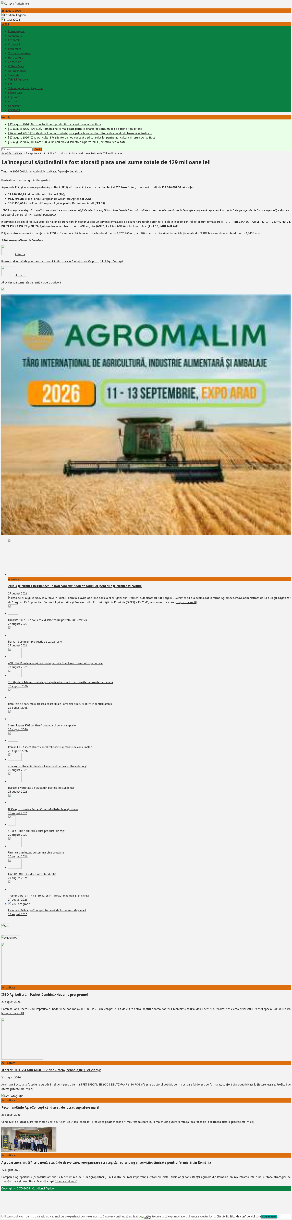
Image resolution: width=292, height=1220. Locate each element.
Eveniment (14, 49)
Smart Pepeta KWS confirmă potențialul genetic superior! (42, 725)
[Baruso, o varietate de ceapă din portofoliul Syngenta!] (15, 781)
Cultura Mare (16, 66)
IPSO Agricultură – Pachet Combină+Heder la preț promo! (43, 809)
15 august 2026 (10, 1170)
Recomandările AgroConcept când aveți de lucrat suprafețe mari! (47, 910)
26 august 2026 (18, 686)
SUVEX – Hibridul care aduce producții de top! (36, 831)
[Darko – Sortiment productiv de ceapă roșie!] (13, 635)
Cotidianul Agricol (30, 171)
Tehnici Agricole (18, 79)
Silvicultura (15, 92)
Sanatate (14, 75)
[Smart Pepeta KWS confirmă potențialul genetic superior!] (13, 719)
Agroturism (15, 101)
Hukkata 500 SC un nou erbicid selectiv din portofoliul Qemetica (47, 620)
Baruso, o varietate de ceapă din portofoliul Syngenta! (41, 787)
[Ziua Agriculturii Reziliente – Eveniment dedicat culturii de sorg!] (15, 759)
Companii (14, 44)
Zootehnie (14, 62)
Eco (10, 84)
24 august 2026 (18, 856)
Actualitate (15, 35)
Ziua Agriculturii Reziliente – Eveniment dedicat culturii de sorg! (47, 766)
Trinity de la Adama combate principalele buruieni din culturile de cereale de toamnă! (60, 682)
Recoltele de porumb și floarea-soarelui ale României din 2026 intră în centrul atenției (60, 704)
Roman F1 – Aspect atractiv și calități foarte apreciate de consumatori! (50, 747)
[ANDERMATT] (10, 938)
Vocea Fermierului (19, 53)
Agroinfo (63, 171)
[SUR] (5, 926)
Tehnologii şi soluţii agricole (25, 88)
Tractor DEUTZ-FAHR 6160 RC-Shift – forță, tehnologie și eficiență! (48, 895)
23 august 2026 (17, 914)
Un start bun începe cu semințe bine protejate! (36, 852)
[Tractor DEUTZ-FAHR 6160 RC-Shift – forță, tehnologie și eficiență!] (13, 889)
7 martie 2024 (10, 171)
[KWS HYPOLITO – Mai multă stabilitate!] (15, 867)
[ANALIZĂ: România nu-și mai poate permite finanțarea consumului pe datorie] (15, 657)
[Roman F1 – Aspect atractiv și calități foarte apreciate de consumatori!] (13, 740)
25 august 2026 (17, 770)
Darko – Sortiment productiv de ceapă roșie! (35, 641)
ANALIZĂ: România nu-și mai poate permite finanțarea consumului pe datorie (55, 663)
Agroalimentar (17, 71)
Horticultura (15, 57)
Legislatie (14, 97)
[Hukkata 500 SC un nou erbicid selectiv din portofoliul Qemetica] (13, 613)
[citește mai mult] (186, 602)
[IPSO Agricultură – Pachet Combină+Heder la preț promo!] (13, 803)
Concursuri (14, 106)
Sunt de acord (269, 1216)
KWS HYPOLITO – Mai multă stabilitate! (32, 874)
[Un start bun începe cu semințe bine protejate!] (15, 846)
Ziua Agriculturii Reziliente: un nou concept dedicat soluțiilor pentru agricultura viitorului (75, 586)
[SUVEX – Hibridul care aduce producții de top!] (12, 824)
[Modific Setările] (278, 1217)
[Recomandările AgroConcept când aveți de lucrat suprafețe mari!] (19, 904)
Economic (14, 40)
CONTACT (14, 110)
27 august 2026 (17, 593)
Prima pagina (16, 31)
